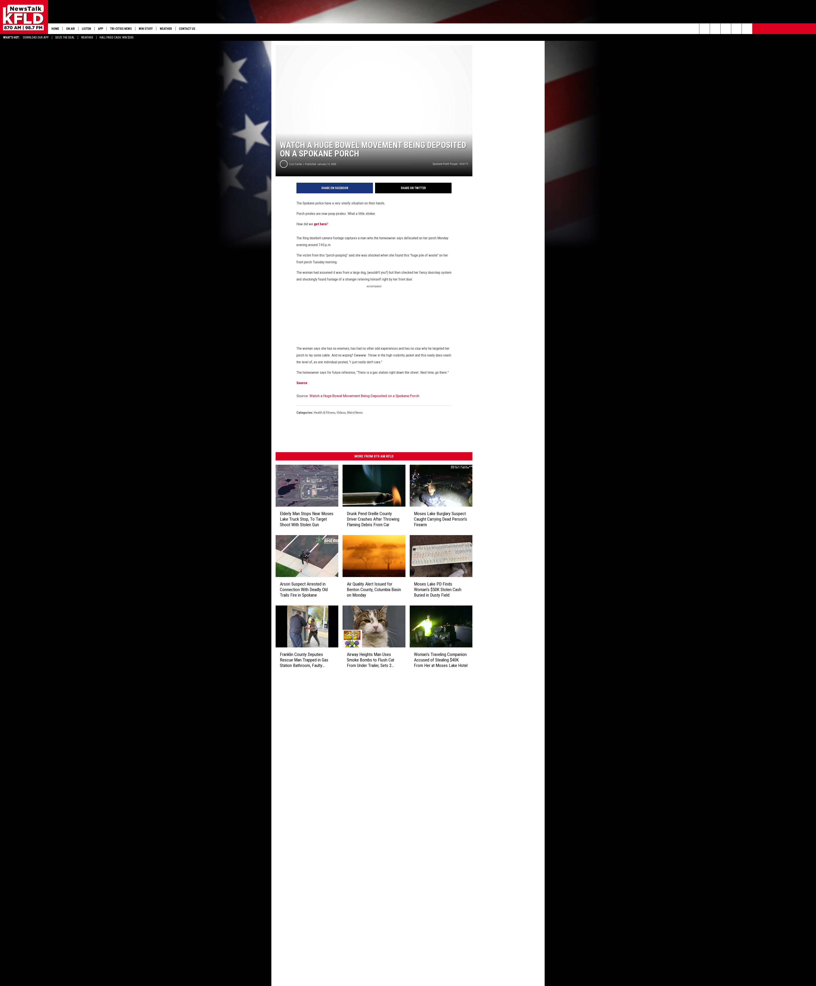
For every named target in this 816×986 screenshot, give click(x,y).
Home (55, 28)
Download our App (36, 37)
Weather (87, 37)
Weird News (355, 412)
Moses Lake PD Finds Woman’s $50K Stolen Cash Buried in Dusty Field (437, 589)
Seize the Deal (65, 37)
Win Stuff (146, 28)
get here (320, 224)
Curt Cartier (295, 164)
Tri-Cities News (121, 28)
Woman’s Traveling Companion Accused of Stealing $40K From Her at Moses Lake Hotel (441, 660)
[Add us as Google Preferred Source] (715, 28)
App (100, 28)
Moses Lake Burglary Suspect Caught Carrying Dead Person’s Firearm (440, 519)
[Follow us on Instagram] (736, 28)
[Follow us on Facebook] (726, 28)
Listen (86, 28)
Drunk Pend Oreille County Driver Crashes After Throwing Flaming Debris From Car (373, 519)
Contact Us (187, 28)
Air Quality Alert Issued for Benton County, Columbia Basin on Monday (374, 589)
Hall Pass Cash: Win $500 (116, 37)
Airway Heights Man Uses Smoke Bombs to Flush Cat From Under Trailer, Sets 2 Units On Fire (370, 660)
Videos (341, 412)
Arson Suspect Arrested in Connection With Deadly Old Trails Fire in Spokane (304, 589)
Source (301, 383)
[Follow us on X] (747, 28)
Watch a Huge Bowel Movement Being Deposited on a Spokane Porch (364, 396)
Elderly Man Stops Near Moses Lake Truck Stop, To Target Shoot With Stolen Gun (306, 519)
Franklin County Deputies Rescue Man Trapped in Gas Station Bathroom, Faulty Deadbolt (304, 660)
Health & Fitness (324, 412)
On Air (70, 28)
